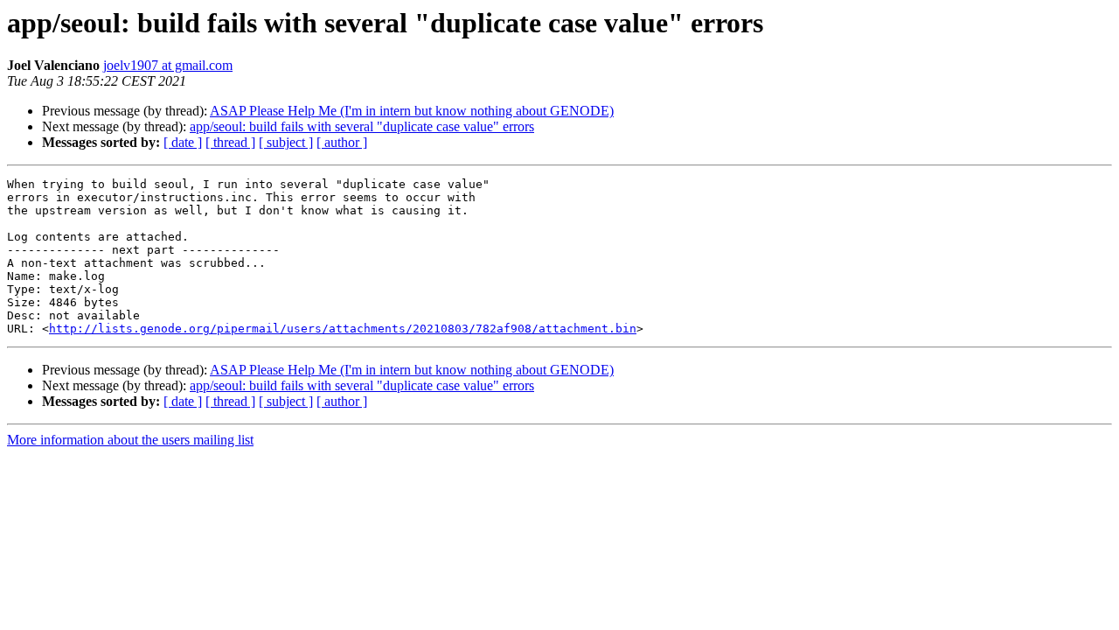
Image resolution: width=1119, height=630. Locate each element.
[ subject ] (286, 142)
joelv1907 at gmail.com (168, 65)
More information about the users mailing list (130, 439)
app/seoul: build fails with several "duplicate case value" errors (362, 126)
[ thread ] (230, 142)
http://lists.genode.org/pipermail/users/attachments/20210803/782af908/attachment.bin (342, 328)
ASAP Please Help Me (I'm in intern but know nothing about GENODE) (412, 110)
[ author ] (341, 142)
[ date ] (182, 142)
